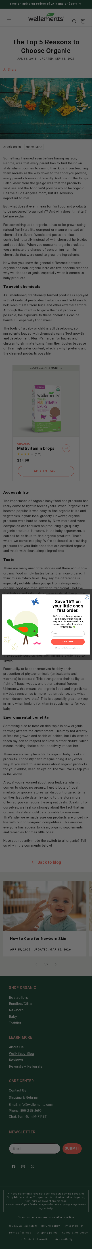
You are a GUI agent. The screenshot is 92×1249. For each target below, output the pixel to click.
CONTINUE (68, 641)
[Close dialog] (87, 597)
